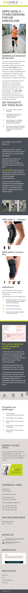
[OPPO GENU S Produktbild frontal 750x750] (9, 248)
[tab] (4, 396)
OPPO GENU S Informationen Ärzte (15, 421)
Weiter (23, 205)
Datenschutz (5, 582)
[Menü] (24, 2)
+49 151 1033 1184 (10, 510)
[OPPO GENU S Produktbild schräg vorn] (4, 283)
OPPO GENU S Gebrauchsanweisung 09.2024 (15, 414)
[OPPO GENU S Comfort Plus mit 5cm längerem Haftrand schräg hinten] (9, 283)
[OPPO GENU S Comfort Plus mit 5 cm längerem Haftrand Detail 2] (18, 283)
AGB (3, 577)
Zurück (5, 205)
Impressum (4, 575)
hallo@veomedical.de (13, 502)
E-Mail (6, 554)
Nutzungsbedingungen (7, 580)
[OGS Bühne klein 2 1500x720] (24, 211)
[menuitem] (21, 2)
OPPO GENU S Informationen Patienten (15, 430)
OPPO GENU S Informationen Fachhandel (15, 426)
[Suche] (21, 2)
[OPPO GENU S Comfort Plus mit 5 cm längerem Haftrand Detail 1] (14, 283)
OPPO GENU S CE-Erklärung (14, 418)
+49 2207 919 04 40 (11, 506)
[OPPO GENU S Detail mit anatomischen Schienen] (4, 248)
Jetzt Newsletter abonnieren (14, 562)
